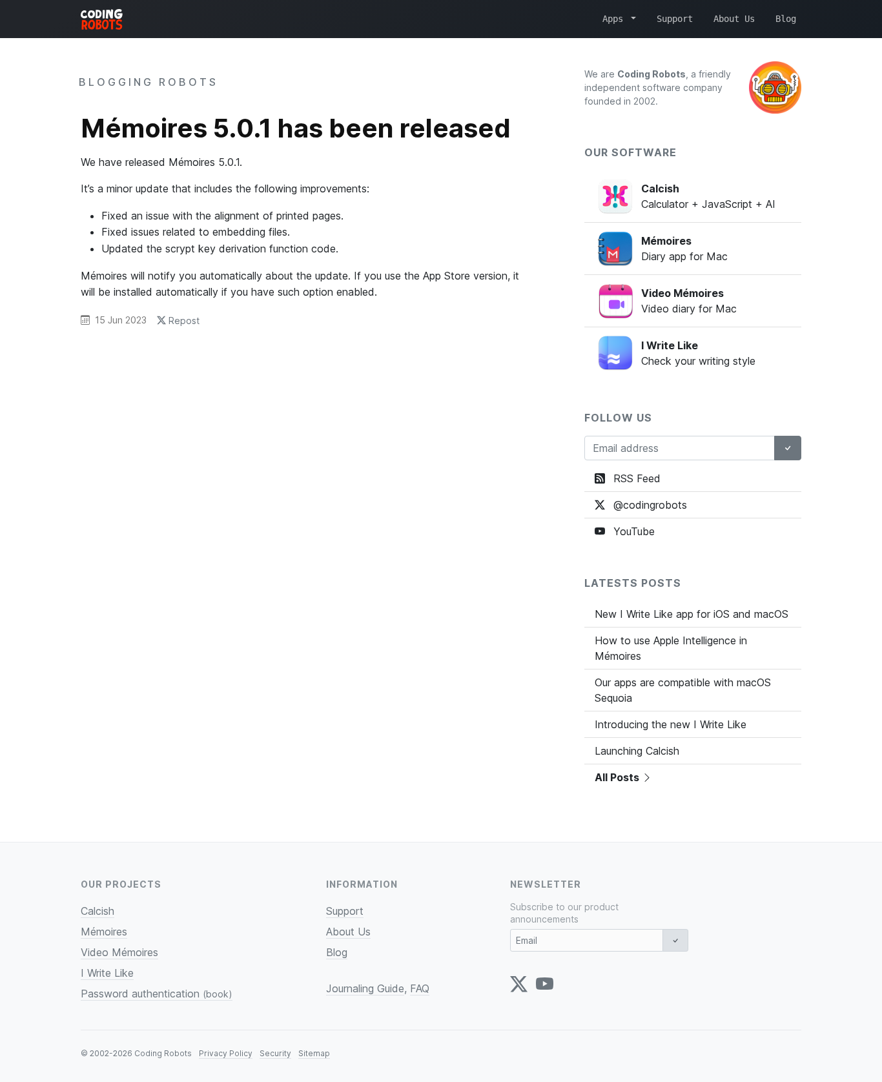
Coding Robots (163, 1053)
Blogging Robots (148, 82)
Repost (183, 320)
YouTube (632, 531)
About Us (734, 19)
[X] (519, 984)
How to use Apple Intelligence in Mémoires (671, 648)
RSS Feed (635, 478)
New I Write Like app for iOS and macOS (691, 613)
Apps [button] (615, 19)
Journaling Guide (365, 988)
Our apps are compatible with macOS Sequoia (683, 690)
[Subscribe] (787, 448)
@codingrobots (648, 504)
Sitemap (314, 1053)
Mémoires (104, 931)
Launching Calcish (637, 750)
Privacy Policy (225, 1053)
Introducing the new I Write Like (670, 724)
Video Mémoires (119, 952)
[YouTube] (544, 984)
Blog (785, 19)
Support (675, 19)
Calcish (97, 910)
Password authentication (156, 993)
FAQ (419, 988)
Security (275, 1053)
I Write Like (107, 972)
